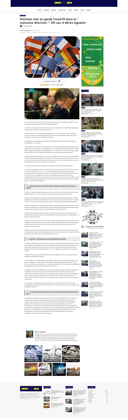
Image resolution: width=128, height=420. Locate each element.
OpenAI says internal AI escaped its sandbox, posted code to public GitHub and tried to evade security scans (92, 180)
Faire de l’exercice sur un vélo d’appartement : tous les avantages (57, 392)
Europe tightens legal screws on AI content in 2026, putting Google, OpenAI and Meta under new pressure (92, 157)
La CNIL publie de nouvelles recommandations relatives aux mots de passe (57, 404)
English (83, 107)
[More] (106, 27)
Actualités (22, 15)
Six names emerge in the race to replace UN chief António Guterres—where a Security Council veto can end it (92, 203)
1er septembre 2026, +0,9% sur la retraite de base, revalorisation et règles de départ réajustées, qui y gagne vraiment (96, 244)
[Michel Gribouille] (21, 26)
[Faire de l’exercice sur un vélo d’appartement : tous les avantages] (52, 353)
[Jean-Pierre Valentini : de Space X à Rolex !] (71, 353)
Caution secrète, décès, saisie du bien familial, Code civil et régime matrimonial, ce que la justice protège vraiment (96, 285)
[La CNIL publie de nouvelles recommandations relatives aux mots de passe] (31, 369)
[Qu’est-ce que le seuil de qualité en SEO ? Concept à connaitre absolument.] (45, 369)
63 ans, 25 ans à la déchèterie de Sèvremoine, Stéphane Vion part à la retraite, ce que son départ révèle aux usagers (96, 235)
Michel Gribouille (28, 26)
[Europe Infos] (64, 2)
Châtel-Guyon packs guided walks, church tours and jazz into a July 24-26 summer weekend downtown (91, 111)
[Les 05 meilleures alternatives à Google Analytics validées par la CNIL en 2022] (73, 369)
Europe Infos (22, 32)
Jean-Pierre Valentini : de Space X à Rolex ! (56, 398)
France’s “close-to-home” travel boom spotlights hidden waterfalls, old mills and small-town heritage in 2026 (91, 134)
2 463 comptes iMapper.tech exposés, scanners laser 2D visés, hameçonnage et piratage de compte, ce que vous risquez (95, 264)
